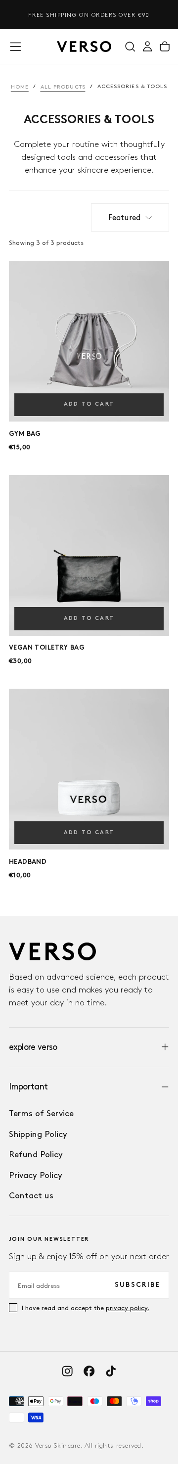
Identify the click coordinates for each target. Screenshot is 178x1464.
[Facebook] (89, 1371)
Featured (124, 217)
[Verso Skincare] (52, 951)
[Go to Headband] (89, 769)
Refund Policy (36, 1154)
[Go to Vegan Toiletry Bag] (89, 555)
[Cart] (164, 46)
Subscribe (137, 1285)
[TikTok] (110, 1371)
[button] (15, 46)
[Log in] (147, 46)
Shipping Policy (38, 1134)
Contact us (31, 1195)
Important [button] (28, 1086)
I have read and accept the (85, 1308)
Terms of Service (41, 1113)
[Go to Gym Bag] (89, 341)
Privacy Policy (35, 1175)
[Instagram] (67, 1371)
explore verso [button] (33, 1046)
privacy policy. (127, 1308)
